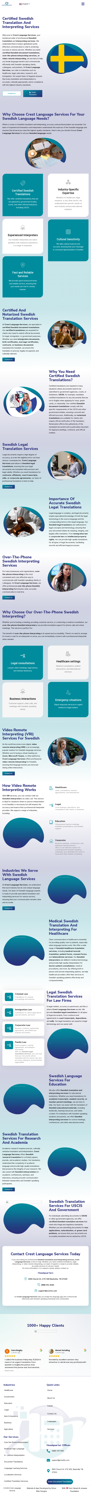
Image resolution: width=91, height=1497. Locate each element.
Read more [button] (53, 1371)
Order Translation (33, 93)
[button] (82, 3)
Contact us (12, 93)
